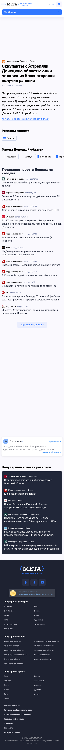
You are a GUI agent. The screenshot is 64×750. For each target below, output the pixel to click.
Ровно (37, 676)
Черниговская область (14, 664)
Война (37, 611)
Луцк (6, 694)
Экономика (8, 629)
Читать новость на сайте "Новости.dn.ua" (25, 118)
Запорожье (39, 681)
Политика (8, 606)
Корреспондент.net (14, 206)
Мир (36, 606)
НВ (7, 292)
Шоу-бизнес (9, 611)
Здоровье (38, 620)
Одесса (37, 685)
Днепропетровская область (46, 641)
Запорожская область (44, 650)
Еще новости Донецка (32, 324)
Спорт (37, 615)
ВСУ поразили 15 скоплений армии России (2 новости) (27, 239)
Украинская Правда (15, 192)
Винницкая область (12, 641)
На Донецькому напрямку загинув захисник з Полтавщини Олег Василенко (27, 253)
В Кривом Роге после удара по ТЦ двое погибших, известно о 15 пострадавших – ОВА (30, 520)
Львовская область (12, 659)
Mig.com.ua (11, 306)
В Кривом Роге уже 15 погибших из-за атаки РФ (29, 285)
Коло (8, 247)
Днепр (6, 685)
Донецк (37, 690)
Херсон (7, 699)
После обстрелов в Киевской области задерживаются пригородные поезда (25, 506)
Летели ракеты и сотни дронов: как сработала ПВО (30, 210)
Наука (6, 615)
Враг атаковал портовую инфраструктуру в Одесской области (28, 482)
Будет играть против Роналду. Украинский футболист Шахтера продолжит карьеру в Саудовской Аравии (31, 298)
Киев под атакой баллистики (20, 493)
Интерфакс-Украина (15, 179)
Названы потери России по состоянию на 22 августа (31, 265)
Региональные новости (26, 4)
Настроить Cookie (12, 732)
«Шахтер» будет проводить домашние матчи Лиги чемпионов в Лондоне (30, 312)
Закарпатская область (14, 650)
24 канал (10, 217)
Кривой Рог (34, 514)
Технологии (39, 624)
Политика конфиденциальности (15, 710)
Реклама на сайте (11, 705)
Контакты (8, 723)
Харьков (7, 681)
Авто (6, 620)
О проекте (8, 728)
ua (49, 4)
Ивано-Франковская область (17, 655)
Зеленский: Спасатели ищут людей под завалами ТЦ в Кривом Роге (31, 198)
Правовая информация (14, 719)
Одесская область (42, 659)
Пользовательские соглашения (15, 714)
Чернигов (33, 476)
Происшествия (10, 624)
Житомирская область (44, 646)
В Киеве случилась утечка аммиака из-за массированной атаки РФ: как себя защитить (29, 533)
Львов (6, 690)
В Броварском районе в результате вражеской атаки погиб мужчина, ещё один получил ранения (31, 547)
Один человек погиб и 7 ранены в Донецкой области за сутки (31, 184)
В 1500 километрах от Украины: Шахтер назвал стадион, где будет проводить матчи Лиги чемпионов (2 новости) (32, 224)
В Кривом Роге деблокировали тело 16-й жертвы (30, 275)
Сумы (36, 694)
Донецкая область (28, 61)
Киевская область (42, 655)
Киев (30, 490)
